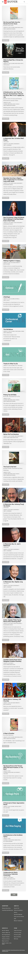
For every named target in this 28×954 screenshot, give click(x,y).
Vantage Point (18, 806)
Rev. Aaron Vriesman (7, 841)
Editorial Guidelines (18, 910)
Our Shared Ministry (15, 262)
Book (21, 27)
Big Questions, (10, 772)
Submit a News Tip (6, 932)
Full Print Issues (17, 932)
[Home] (12, 2)
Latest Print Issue (18, 930)
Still (16, 365)
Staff (15, 918)
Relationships (17, 772)
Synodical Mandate (18, 914)
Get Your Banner (5, 930)
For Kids (17, 104)
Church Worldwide (18, 183)
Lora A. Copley (6, 300)
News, (12, 143)
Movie (21, 63)
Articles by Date (17, 934)
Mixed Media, (17, 27)
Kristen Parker (6, 264)
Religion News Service (8, 184)
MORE (14, 894)
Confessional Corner (19, 331)
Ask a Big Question (6, 934)
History (15, 912)
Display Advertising (6, 908)
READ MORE (5, 40)
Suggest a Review (6, 936)
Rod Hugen (20, 365)
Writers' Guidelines (18, 920)
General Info (16, 908)
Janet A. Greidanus (7, 145)
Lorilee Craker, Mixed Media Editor (10, 437)
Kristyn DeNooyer (7, 704)
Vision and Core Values (19, 916)
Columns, (13, 27)
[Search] (24, 2)
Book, (14, 104)
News (12, 663)
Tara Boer (5, 773)
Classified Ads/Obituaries (7, 910)
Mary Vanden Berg (8, 332)
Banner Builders (17, 936)
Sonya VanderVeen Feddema (9, 105)
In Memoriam (16, 143)
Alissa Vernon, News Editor (9, 664)
